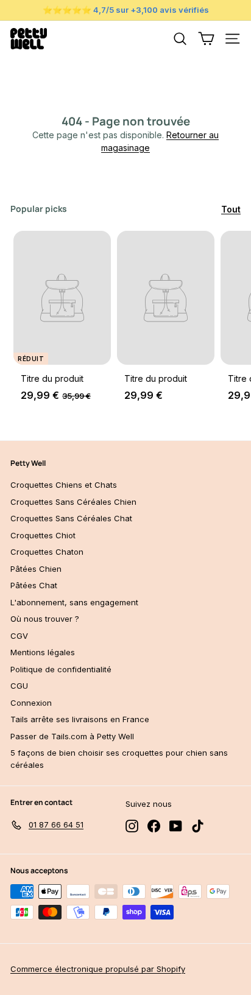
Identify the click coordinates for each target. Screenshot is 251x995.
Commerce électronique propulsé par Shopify (97, 969)
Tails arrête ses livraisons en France (79, 719)
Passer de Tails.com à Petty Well (72, 736)
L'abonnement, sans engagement (74, 602)
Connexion (31, 703)
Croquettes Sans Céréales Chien (73, 502)
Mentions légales (42, 652)
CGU (19, 686)
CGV (19, 636)
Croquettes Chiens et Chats (63, 485)
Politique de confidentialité (60, 669)
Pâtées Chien (36, 569)
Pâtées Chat (33, 585)
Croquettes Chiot (43, 535)
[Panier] (206, 39)
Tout (231, 209)
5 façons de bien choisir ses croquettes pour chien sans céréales (119, 759)
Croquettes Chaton (46, 552)
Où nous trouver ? (44, 619)
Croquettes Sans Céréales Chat (71, 518)
